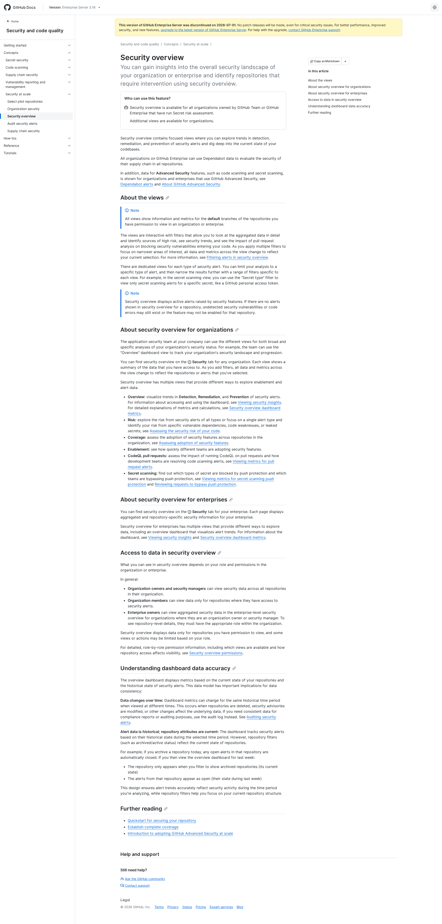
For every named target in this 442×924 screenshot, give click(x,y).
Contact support (137, 885)
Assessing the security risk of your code (185, 431)
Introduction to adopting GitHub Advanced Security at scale (180, 833)
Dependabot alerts (136, 184)
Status (187, 907)
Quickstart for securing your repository (162, 820)
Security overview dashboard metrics (232, 537)
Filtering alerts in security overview (237, 257)
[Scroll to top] (431, 913)
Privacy (173, 907)
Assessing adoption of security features (193, 442)
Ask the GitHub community (145, 879)
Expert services (221, 907)
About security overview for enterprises (173, 499)
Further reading (141, 808)
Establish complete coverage (153, 827)
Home (15, 21)
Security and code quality (35, 30)
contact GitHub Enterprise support (314, 30)
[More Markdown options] (345, 61)
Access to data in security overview (168, 552)
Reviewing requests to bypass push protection (195, 484)
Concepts (171, 44)
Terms (159, 907)
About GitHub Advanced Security (191, 184)
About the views (142, 197)
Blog (240, 907)
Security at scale (195, 44)
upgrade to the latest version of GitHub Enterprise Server (203, 30)
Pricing (201, 907)
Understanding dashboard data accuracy (175, 668)
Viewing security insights (259, 402)
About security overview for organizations (176, 329)
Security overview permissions (215, 653)
